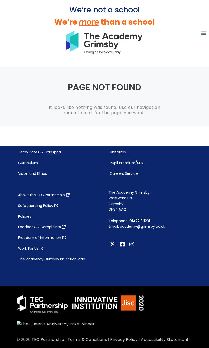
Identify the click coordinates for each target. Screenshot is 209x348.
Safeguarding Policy (36, 205)
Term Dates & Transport (39, 152)
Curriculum (28, 162)
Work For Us (29, 248)
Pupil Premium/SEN (126, 162)
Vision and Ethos (32, 173)
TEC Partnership (48, 339)
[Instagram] (132, 244)
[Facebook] (123, 244)
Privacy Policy (124, 339)
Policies (24, 216)
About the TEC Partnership (42, 194)
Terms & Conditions (87, 339)
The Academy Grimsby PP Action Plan (51, 259)
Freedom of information (40, 237)
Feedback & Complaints (40, 227)
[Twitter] (113, 244)
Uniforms (118, 152)
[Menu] (204, 33)
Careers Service (124, 173)
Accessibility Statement (165, 339)
